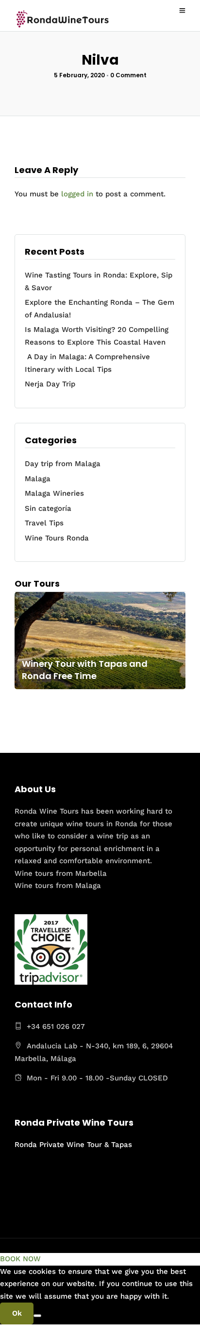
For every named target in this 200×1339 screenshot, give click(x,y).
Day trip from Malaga (62, 463)
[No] (37, 1315)
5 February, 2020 (79, 75)
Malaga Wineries (54, 493)
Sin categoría (48, 508)
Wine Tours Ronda (57, 538)
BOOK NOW (20, 1258)
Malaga (37, 478)
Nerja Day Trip (50, 384)
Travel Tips (44, 523)
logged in (77, 194)
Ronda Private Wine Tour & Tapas (73, 1144)
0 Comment (128, 75)
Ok (17, 1313)
